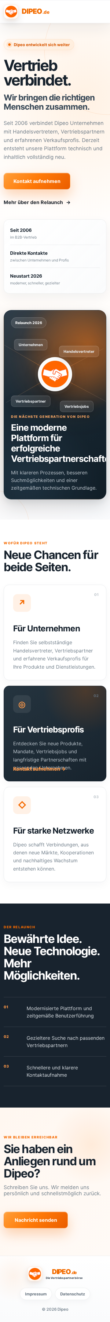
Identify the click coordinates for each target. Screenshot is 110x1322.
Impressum (36, 1293)
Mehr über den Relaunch (37, 202)
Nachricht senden (36, 1220)
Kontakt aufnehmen (37, 181)
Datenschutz (72, 1293)
